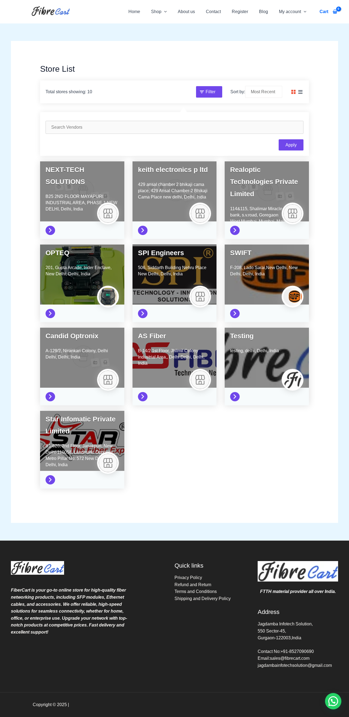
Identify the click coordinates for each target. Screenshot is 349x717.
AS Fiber (152, 336)
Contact (213, 11)
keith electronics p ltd (173, 169)
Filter (210, 91)
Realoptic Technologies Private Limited (264, 181)
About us (186, 11)
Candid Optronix (72, 336)
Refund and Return (192, 584)
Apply (291, 145)
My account (290, 11)
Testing (242, 336)
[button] (164, 11)
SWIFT (240, 253)
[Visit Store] (52, 229)
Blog (263, 11)
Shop (156, 11)
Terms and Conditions (195, 591)
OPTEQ (57, 253)
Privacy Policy (188, 577)
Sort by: (237, 91)
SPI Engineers (161, 253)
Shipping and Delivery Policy (202, 598)
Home (134, 11)
